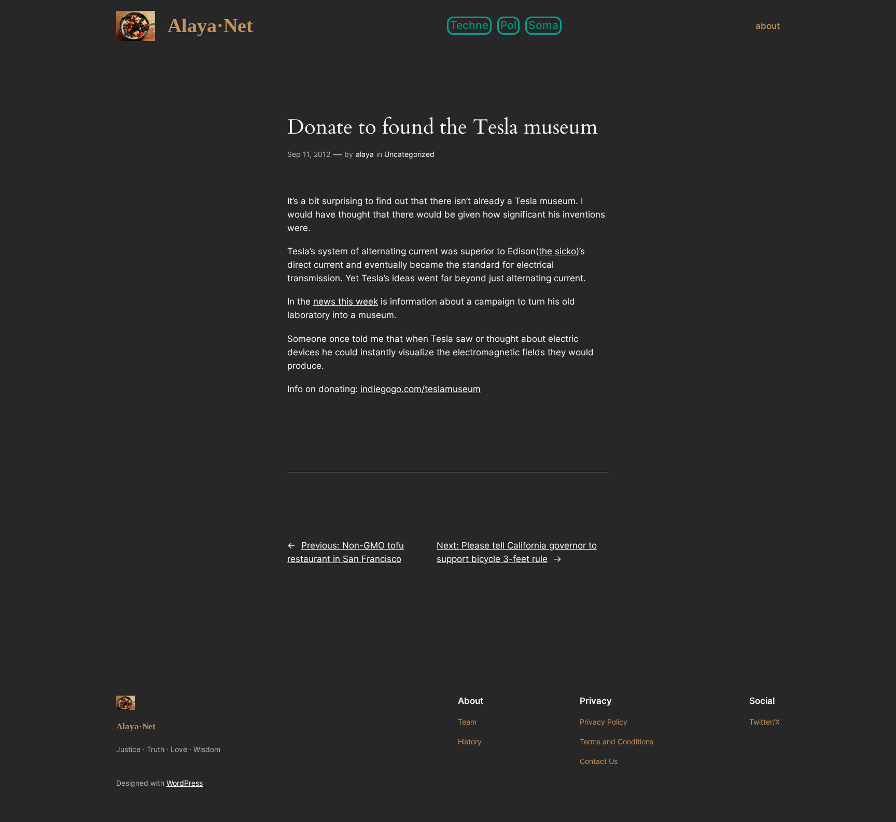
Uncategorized (409, 154)
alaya (365, 154)
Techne (469, 25)
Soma (543, 25)
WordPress (184, 782)
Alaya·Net (210, 25)
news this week (345, 301)
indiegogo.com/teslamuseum (420, 389)
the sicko (557, 251)
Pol (508, 25)
